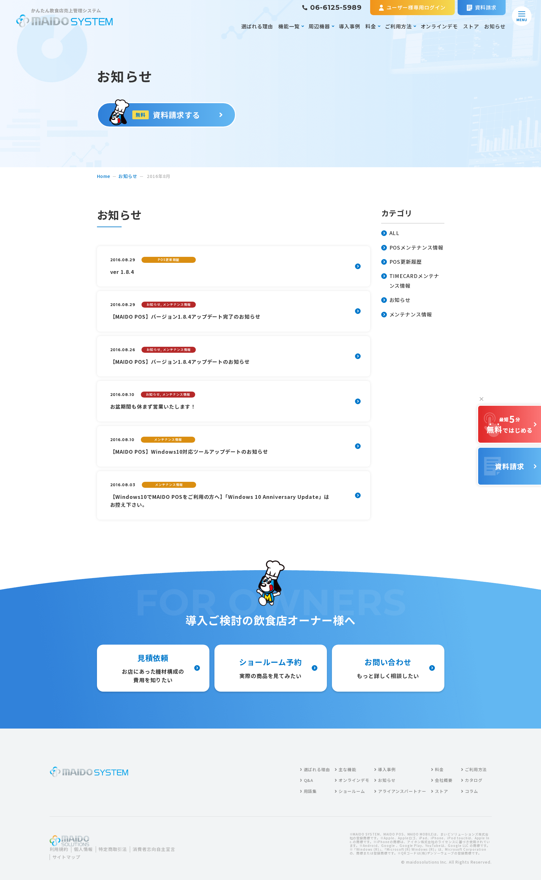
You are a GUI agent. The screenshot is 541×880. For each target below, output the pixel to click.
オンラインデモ (439, 26)
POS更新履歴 (405, 261)
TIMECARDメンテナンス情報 (414, 280)
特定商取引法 (113, 849)
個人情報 (83, 849)
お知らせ (495, 26)
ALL (394, 233)
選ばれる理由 (257, 26)
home (104, 176)
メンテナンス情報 (410, 314)
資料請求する (167, 114)
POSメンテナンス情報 (416, 247)
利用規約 (59, 849)
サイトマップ (66, 857)
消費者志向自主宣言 (154, 849)
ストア (471, 26)
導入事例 (349, 26)
